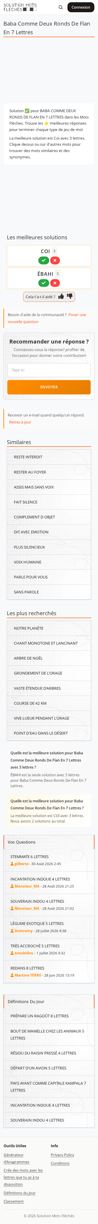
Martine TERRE (27, 975)
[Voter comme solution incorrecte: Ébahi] (55, 283)
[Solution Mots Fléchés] (20, 7)
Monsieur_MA (26, 886)
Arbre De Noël (28, 658)
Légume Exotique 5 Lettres (37, 923)
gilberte (21, 863)
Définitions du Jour (20, 1192)
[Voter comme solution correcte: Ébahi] (43, 283)
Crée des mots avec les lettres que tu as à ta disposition (23, 1177)
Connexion (81, 7)
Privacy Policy (62, 1154)
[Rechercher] (61, 7)
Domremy (23, 930)
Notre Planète (28, 628)
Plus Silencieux (29, 547)
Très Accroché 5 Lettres (34, 945)
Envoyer (49, 387)
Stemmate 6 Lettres (29, 856)
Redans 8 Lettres (27, 968)
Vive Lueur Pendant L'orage (41, 718)
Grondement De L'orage (38, 673)
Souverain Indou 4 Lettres (37, 901)
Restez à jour (20, 422)
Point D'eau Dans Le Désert (41, 733)
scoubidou (24, 953)
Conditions (60, 1163)
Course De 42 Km (30, 703)
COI (45, 251)
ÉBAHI (45, 273)
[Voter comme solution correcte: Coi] (43, 260)
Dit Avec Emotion (31, 532)
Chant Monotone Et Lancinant (46, 643)
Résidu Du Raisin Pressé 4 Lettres (43, 1053)
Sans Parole (26, 592)
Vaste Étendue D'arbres (37, 688)
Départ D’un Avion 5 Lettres (38, 1068)
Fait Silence (25, 502)
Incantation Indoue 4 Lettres (40, 879)
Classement (14, 1201)
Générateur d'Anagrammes (16, 1158)
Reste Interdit (28, 457)
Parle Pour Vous (31, 577)
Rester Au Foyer (30, 472)
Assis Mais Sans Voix (34, 487)
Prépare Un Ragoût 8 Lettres (39, 1015)
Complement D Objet (34, 517)
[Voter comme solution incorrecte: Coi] (55, 260)
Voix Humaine (27, 562)
